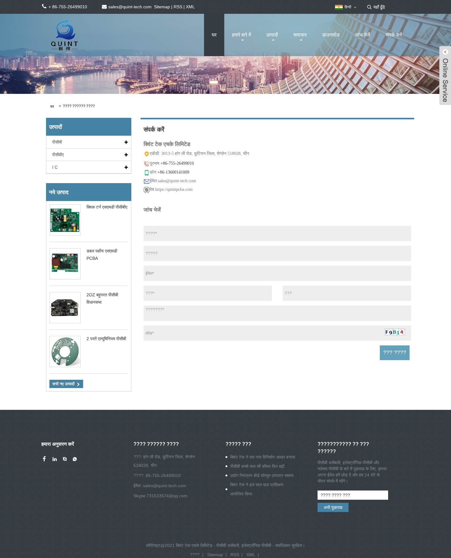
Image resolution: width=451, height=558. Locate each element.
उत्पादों (272, 34)
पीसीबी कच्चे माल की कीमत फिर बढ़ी (257, 466)
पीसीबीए (58, 154)
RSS (178, 6)
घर (214, 34)
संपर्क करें (393, 34)
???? (195, 554)
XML (190, 6)
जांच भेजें (362, 34)
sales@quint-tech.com (164, 485)
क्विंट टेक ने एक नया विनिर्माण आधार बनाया (262, 457)
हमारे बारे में (241, 34)
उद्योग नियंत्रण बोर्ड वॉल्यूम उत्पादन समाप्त (262, 475)
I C (55, 167)
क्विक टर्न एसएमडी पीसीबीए (107, 207)
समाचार (300, 34)
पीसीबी (57, 142)
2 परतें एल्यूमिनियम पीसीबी (106, 338)
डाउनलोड (331, 34)
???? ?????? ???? (79, 106)
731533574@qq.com (167, 495)
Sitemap (162, 6)
